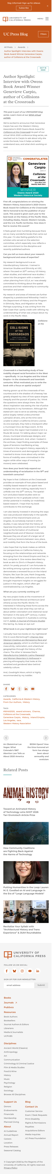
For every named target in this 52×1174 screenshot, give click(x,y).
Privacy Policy (10, 1168)
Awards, (7, 699)
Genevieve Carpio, (12, 717)
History (26, 702)
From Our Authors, (12, 702)
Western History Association (17, 723)
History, (25, 717)
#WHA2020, (9, 711)
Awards (21, 47)
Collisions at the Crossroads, (17, 714)
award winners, (23, 711)
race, (19, 720)
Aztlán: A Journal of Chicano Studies (27, 621)
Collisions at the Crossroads (16, 132)
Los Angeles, (9, 720)
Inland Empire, (38, 717)
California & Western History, (26, 699)
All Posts (8, 47)
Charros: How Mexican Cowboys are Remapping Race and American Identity (24, 640)
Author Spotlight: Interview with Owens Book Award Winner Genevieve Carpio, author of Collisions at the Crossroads (23, 54)
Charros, (36, 711)
